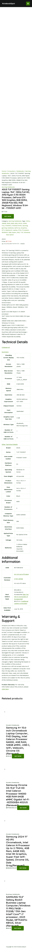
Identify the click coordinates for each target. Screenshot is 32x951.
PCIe (19, 230)
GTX (3, 230)
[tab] (18, 235)
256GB (4, 223)
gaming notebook (8, 228)
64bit (8, 223)
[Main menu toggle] (28, 3)
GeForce (17, 228)
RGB (10, 232)
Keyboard (8, 230)
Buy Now (7, 216)
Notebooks (20, 171)
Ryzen (14, 232)
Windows (27, 232)
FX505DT (8, 225)
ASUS (20, 223)
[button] (6, 347)
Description (10, 235)
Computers (11, 171)
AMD (16, 223)
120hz (28, 221)
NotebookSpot (8, 3)
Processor (25, 230)
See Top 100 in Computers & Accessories (21, 597)
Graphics (24, 228)
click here (5, 689)
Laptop (15, 230)
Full (3, 225)
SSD (18, 232)
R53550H (5, 232)
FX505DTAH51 (17, 225)
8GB (12, 223)
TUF (21, 232)
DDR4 (25, 223)
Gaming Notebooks (8, 187)
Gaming (25, 225)
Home (4, 171)
